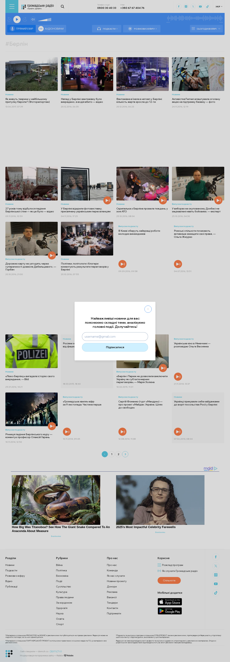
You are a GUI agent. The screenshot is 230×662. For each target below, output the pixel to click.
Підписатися (115, 347)
